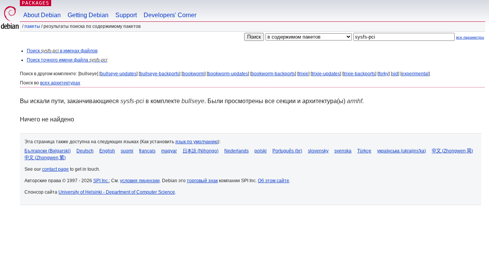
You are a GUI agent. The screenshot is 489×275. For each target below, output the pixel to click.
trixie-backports (359, 73)
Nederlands (236, 151)
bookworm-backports (273, 73)
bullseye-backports (159, 73)
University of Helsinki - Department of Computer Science (116, 192)
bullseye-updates (118, 73)
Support (126, 15)
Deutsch (85, 151)
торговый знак (202, 180)
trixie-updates (326, 73)
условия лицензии (140, 180)
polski (260, 151)
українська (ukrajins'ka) (401, 151)
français (147, 151)
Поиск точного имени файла (67, 60)
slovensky (318, 151)
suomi (127, 151)
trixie (303, 73)
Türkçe (364, 151)
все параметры (470, 37)
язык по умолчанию (196, 141)
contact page (55, 169)
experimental (415, 73)
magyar (169, 151)
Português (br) (287, 151)
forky (384, 73)
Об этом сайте (273, 180)
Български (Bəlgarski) (47, 151)
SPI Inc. (101, 180)
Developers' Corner (170, 15)
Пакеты (32, 26)
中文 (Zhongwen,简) (452, 151)
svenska (342, 151)
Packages (35, 3)
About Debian (42, 15)
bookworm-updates (228, 73)
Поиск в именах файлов (62, 50)
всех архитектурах (60, 83)
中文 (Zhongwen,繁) (45, 157)
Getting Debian (88, 15)
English (107, 151)
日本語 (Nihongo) (201, 151)
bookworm (193, 73)
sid (395, 73)
